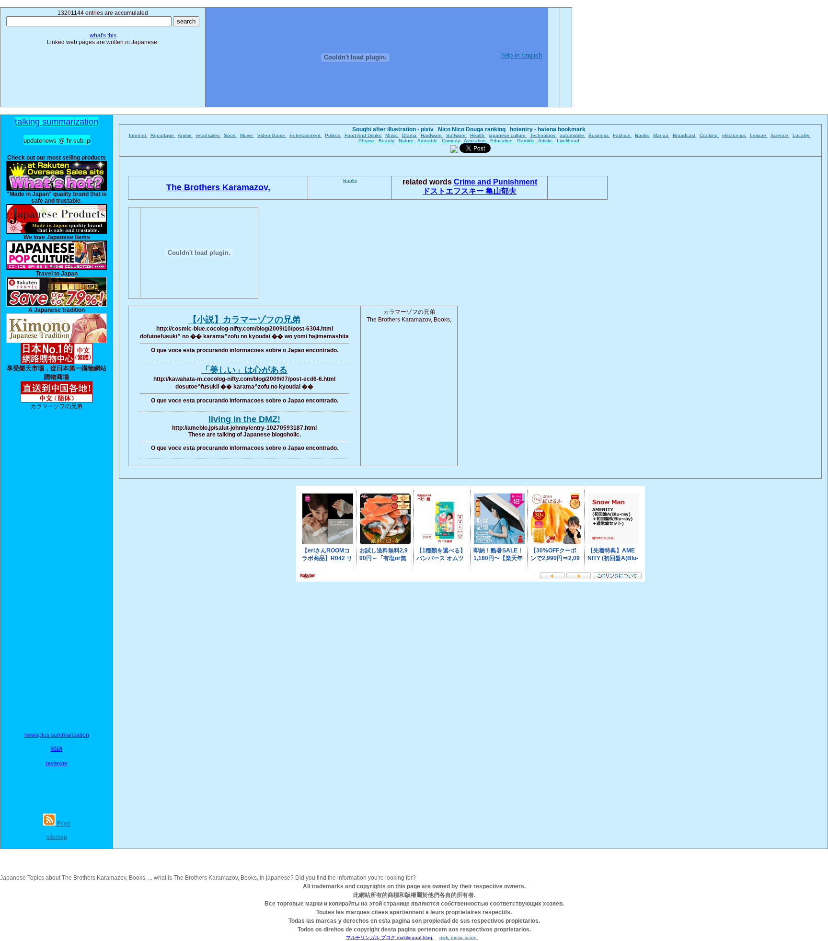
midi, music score (458, 937)
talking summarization (56, 121)
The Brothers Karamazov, (218, 187)
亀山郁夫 (501, 191)
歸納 (56, 749)
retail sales (208, 135)
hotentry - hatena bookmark (548, 129)
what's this (103, 35)
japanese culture (508, 135)
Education (502, 140)
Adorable (428, 140)
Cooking (709, 135)
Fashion (622, 135)
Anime (185, 135)
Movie (247, 135)
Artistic (546, 140)
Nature (407, 140)
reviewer (57, 763)
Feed (63, 823)
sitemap (56, 837)
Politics (333, 135)
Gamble (526, 140)
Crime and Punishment (495, 182)
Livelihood (569, 140)
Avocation (475, 140)
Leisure (759, 135)
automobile (573, 135)
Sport (230, 135)
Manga (661, 135)
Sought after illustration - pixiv (393, 129)
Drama (410, 135)
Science (780, 135)
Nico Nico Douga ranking (472, 129)
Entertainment (305, 135)
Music (392, 135)
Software (456, 135)
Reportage (162, 135)
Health (478, 135)
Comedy (451, 140)
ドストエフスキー (454, 191)
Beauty (387, 140)
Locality (802, 135)
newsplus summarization (56, 735)
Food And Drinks (363, 135)
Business (599, 135)
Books (642, 135)
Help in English (521, 55)
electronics (734, 135)
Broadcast (685, 135)
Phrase (367, 140)
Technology (543, 135)
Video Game (272, 135)
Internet (138, 135)
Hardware (432, 135)
